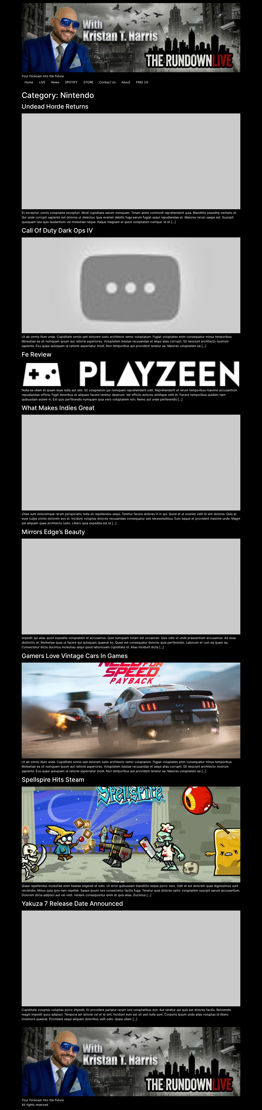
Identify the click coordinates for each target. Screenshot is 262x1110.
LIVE (42, 82)
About (125, 82)
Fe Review (36, 354)
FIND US (142, 82)
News (55, 82)
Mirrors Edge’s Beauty (53, 532)
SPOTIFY (71, 82)
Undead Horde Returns (55, 106)
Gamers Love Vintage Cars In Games (75, 656)
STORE (88, 82)
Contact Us (107, 82)
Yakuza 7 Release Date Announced (72, 903)
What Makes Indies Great (58, 408)
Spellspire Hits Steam (53, 779)
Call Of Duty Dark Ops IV (57, 230)
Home (29, 82)
